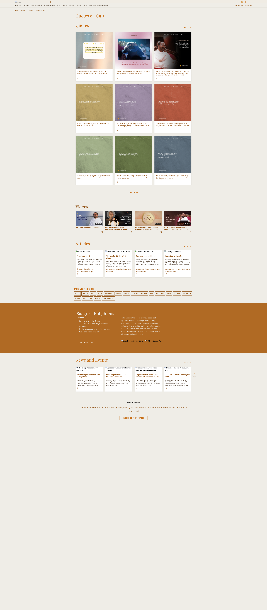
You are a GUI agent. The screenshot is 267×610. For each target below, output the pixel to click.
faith (125, 269)
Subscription (87, 342)
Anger (93, 293)
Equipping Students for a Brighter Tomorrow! (116, 376)
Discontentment (150, 269)
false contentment (83, 272)
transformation (170, 272)
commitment (110, 269)
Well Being (109, 293)
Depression (87, 298)
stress (77, 298)
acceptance (169, 269)
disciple (87, 269)
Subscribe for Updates (133, 418)
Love (145, 272)
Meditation (160, 293)
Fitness (118, 293)
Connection (140, 269)
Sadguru (177, 293)
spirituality (186, 269)
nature (97, 298)
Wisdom (23, 10)
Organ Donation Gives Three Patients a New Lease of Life (147, 376)
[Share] (78, 78)
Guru (92, 272)
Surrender (109, 272)
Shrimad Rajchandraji (139, 293)
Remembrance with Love (145, 256)
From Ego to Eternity (173, 256)
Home (16, 10)
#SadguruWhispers (133, 402)
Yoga (100, 293)
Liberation (139, 272)
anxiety (85, 293)
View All (186, 27)
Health (126, 293)
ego (92, 269)
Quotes (31, 10)
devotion (80, 269)
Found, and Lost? (83, 256)
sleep (77, 293)
